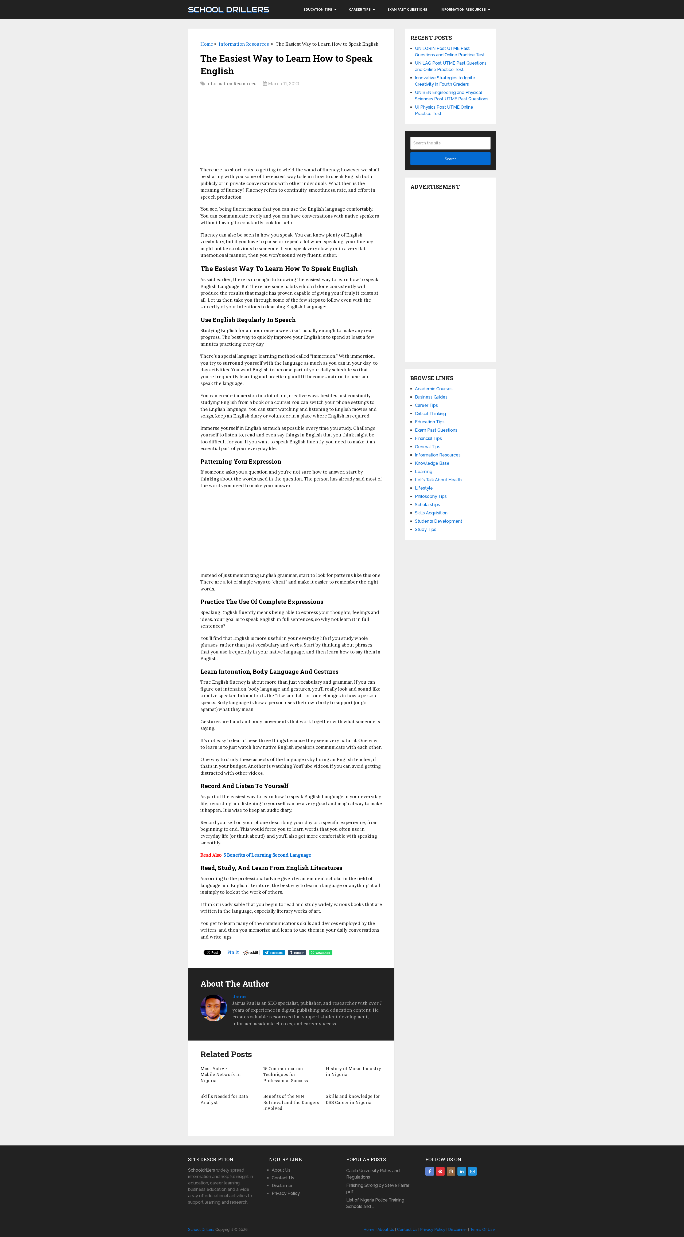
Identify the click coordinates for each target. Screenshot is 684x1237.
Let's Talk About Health (438, 479)
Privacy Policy (286, 1193)
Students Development (438, 521)
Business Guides (431, 397)
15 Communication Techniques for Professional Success (285, 1074)
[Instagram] (451, 1171)
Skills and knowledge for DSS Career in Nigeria (353, 1099)
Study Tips (425, 529)
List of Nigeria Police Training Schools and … (375, 1203)
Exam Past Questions (407, 9)
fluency (233, 190)
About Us (281, 1170)
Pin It (233, 952)
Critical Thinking (430, 413)
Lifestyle (424, 488)
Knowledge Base (432, 463)
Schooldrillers (201, 1170)
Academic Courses (434, 388)
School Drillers (228, 9)
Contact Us (283, 1177)
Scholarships (427, 504)
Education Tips (318, 9)
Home (369, 1229)
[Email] (472, 1171)
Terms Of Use (482, 1229)
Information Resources (463, 9)
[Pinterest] (440, 1171)
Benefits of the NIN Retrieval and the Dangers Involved (291, 1102)
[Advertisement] (291, 128)
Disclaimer (282, 1185)
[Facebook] (429, 1171)
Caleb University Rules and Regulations (373, 1174)
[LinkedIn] (461, 1171)
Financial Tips (428, 438)
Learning (423, 471)
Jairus (239, 996)
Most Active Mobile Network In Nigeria (220, 1074)
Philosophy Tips (431, 496)
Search (451, 159)
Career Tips (360, 9)
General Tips (427, 446)
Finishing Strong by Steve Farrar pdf (377, 1188)
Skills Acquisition (431, 512)
